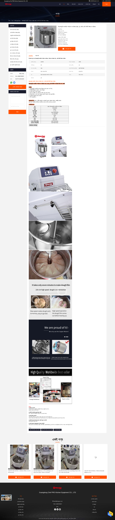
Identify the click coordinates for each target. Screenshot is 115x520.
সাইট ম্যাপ (94, 509)
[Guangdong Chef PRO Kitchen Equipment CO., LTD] (8, 4)
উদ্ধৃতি (106, 4)
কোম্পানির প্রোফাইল (94, 498)
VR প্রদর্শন (73, 4)
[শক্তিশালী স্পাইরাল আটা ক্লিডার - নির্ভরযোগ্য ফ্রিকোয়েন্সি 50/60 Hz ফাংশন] (70, 457)
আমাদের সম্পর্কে (80, 4)
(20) (15, 56)
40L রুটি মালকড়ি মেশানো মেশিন (35, 429)
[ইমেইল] (14, 82)
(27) (14, 41)
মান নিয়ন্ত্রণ (94, 504)
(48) (14, 29)
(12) (14, 59)
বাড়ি (60, 4)
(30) (14, 44)
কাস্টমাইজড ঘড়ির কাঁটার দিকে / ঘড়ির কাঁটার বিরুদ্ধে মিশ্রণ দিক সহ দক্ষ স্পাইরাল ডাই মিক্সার (95, 471)
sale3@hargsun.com (94, 0)
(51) (15, 35)
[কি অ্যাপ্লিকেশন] (11, 82)
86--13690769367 (107, 0)
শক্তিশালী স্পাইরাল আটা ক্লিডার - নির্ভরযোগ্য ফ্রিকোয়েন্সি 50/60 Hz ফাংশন (69, 471)
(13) (14, 50)
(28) (14, 38)
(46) (15, 32)
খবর (94, 507)
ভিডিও (68, 4)
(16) (15, 53)
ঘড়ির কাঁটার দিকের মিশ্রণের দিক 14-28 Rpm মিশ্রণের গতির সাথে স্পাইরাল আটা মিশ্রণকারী (44, 471)
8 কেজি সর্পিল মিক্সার (57, 429)
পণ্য (63, 4)
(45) (14, 47)
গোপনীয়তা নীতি (94, 512)
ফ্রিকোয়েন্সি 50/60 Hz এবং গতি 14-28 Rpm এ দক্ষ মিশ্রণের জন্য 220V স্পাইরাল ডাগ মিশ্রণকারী (18, 471)
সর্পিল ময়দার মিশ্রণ (17, 20)
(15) (15, 64)
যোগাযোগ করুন (88, 4)
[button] (10, 460)
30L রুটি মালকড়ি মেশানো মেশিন (47, 429)
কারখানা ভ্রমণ (94, 501)
